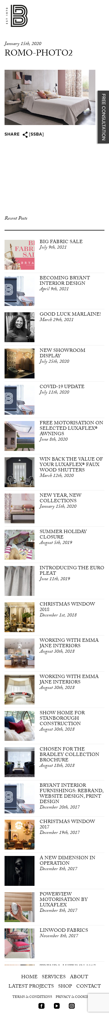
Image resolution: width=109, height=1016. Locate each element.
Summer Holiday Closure (63, 537)
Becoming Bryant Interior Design (65, 284)
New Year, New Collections (60, 501)
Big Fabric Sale (61, 245)
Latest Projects (31, 987)
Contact (88, 987)
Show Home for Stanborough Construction (62, 721)
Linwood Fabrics (64, 933)
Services (54, 977)
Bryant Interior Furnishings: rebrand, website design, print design (71, 797)
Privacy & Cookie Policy (79, 997)
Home (29, 977)
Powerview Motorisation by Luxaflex (64, 903)
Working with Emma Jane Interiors (69, 646)
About (79, 977)
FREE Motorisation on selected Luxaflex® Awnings (71, 432)
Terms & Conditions (32, 997)
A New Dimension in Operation (67, 863)
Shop (65, 987)
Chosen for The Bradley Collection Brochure (69, 758)
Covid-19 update (62, 390)
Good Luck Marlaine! (70, 317)
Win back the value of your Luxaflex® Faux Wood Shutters (71, 468)
